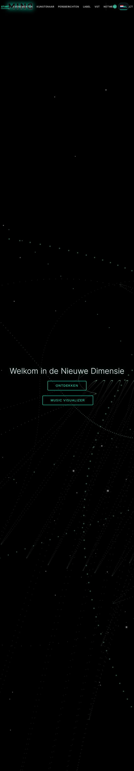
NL (125, 6)
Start (5, 6)
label (87, 6)
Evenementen (23, 6)
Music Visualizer (68, 400)
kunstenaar (45, 6)
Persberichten (68, 6)
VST (97, 6)
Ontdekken (67, 385)
